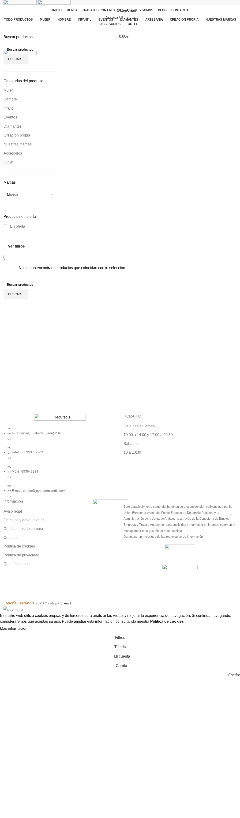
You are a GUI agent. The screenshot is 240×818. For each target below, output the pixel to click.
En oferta (17, 226)
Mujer (8, 90)
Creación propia (17, 135)
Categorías (126, 10)
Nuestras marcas (18, 144)
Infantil (9, 108)
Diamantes (13, 126)
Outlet (8, 162)
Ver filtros (16, 246)
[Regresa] (110, 10)
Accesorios (13, 153)
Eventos (10, 117)
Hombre (10, 99)
